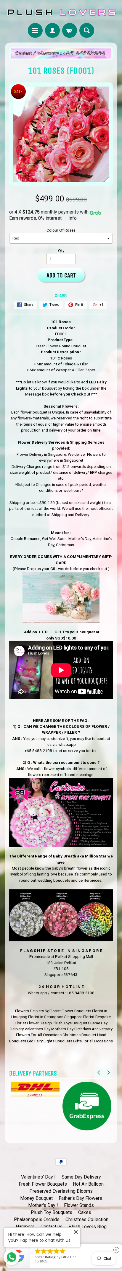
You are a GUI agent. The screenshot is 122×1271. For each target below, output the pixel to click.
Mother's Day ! (43, 1205)
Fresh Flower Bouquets (43, 1184)
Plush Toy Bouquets (51, 1212)
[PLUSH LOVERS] (61, 12)
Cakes (84, 1212)
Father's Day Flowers (80, 1198)
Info (72, 218)
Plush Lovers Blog (87, 1226)
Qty (61, 250)
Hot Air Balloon (88, 1184)
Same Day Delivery (81, 1177)
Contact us (51, 1226)
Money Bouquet (36, 1198)
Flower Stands (79, 1205)
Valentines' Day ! (38, 1177)
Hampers (25, 1226)
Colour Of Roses (61, 230)
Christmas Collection (86, 1219)
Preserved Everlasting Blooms (61, 1191)
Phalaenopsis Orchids (37, 1219)
